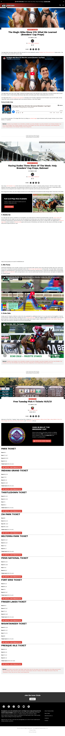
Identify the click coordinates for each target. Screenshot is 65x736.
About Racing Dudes (49, 711)
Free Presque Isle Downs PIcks (48, 670)
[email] (33, 45)
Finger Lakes (50, 419)
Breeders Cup (10, 124)
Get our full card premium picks (11, 467)
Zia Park (15, 420)
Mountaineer (37, 419)
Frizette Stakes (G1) (30, 317)
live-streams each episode (17, 97)
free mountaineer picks (8, 670)
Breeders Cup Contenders (19, 124)
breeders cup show (23, 125)
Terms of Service (32, 732)
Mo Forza (50, 362)
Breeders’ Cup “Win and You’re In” (46, 52)
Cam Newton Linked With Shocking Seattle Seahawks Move (32, 685)
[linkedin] (33, 412)
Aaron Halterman (33, 410)
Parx (33, 419)
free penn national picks (26, 670)
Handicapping (32, 399)
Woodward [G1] (18, 222)
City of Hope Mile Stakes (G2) (35, 269)
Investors (47, 718)
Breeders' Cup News (32, 29)
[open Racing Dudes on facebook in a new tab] (4, 706)
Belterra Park (56, 419)
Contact (46, 720)
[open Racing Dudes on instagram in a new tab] (14, 706)
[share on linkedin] (36, 49)
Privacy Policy (32, 730)
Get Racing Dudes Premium (42, 441)
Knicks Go (45, 362)
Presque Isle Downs (8, 420)
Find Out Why (9, 206)
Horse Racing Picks (55, 125)
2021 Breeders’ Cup (10, 185)
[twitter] (31, 45)
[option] (32, 1)
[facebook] (31, 412)
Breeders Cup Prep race (49, 361)
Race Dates (47, 713)
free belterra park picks (12, 669)
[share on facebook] (30, 49)
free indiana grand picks (55, 669)
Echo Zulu (9, 362)
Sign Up (32, 699)
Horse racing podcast (7, 126)
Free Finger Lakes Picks (23, 669)
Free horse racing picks (45, 125)
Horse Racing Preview (18, 126)
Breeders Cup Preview (13, 125)
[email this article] (38, 49)
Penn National (20, 420)
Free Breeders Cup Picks (33, 125)
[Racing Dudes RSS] (29, 706)
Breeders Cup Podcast (49, 124)
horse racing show (27, 126)
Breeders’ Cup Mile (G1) (9, 271)
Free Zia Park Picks (15, 672)
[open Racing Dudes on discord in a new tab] (24, 706)
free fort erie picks (34, 669)
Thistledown (29, 420)
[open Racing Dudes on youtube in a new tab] (19, 706)
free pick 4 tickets (36, 670)
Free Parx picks (17, 670)
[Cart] (60, 5)
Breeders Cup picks (39, 124)
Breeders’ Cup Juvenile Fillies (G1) (54, 319)
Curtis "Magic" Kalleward (33, 43)
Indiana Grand (43, 419)
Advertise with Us (48, 715)
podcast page (33, 118)
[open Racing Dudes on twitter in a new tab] (9, 706)
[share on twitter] (33, 49)
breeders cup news (30, 124)
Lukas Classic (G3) (57, 217)
